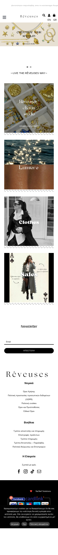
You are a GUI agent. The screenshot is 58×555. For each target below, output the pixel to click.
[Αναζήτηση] (44, 15)
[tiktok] (32, 471)
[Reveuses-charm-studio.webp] (29, 84)
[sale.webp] (29, 254)
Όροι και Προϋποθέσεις (29, 407)
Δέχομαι (15, 524)
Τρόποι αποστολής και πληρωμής (29, 431)
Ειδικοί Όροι (29, 411)
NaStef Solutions (43, 491)
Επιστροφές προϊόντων (29, 435)
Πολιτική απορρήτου (39, 524)
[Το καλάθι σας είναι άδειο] (49, 15)
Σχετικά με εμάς (29, 465)
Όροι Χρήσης (29, 391)
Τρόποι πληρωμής (29, 439)
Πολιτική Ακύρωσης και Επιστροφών (29, 447)
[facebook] (19, 471)
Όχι (24, 524)
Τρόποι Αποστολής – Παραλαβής (29, 443)
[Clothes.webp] (29, 197)
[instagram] (26, 471)
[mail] (39, 471)
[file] (29, 16)
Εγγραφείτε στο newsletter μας (16, 337)
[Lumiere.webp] (29, 141)
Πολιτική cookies (29, 403)
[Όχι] (54, 516)
